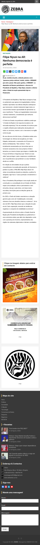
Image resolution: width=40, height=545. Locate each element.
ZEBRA (16, 542)
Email (3, 505)
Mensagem (5, 513)
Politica (3, 402)
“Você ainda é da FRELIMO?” (18, 428)
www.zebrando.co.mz (10, 477)
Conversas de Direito (7, 412)
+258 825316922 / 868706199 (13, 472)
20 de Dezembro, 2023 (9, 67)
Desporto (4, 414)
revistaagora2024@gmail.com (13, 475)
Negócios (4, 417)
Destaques (6, 53)
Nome (4, 498)
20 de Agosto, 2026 (14, 457)
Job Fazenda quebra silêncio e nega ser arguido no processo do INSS (22, 454)
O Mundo (4, 407)
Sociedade (4, 404)
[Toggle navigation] (3, 17)
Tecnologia (4, 409)
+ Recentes (7, 424)
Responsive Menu (37, 1)
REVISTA (4, 419)
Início (3, 400)
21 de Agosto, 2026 (14, 431)
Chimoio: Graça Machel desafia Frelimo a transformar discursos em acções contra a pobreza (22, 437)
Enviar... (5, 529)
